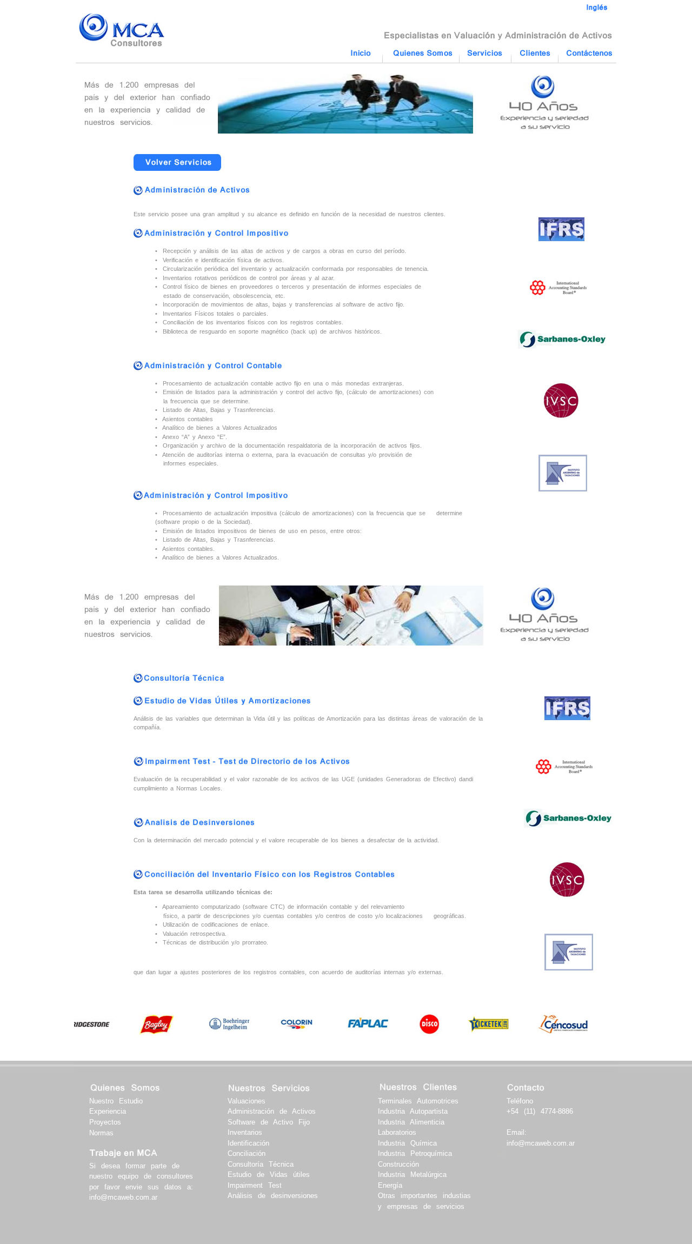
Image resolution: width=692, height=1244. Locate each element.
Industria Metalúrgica (412, 1174)
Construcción (398, 1164)
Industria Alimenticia (411, 1122)
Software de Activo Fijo (269, 1122)
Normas (101, 1133)
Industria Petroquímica (415, 1153)
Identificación (248, 1143)
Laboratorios (397, 1132)
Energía (390, 1185)
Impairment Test (255, 1185)
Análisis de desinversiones (273, 1196)
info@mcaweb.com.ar (123, 1197)
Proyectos (105, 1122)
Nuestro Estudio (116, 1101)
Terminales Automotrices (418, 1101)
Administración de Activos (272, 1111)
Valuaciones (246, 1101)
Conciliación (246, 1153)
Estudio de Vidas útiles (269, 1174)
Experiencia (107, 1111)
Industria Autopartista (413, 1111)
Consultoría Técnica (261, 1164)
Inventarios (245, 1132)
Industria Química (407, 1143)
